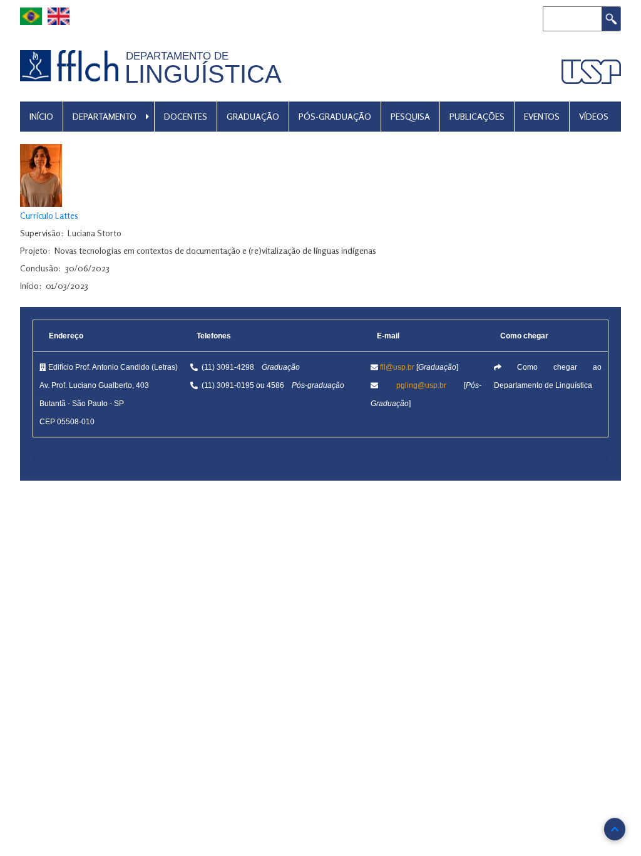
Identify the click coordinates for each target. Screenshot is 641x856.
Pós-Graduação (335, 116)
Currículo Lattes (49, 215)
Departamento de (180, 56)
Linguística (203, 74)
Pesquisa (410, 116)
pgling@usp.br (421, 385)
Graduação (253, 116)
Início (41, 116)
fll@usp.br (397, 367)
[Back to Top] (614, 829)
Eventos (542, 116)
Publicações (477, 116)
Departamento (104, 116)
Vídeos (593, 116)
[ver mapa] (42, 367)
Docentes (185, 116)
